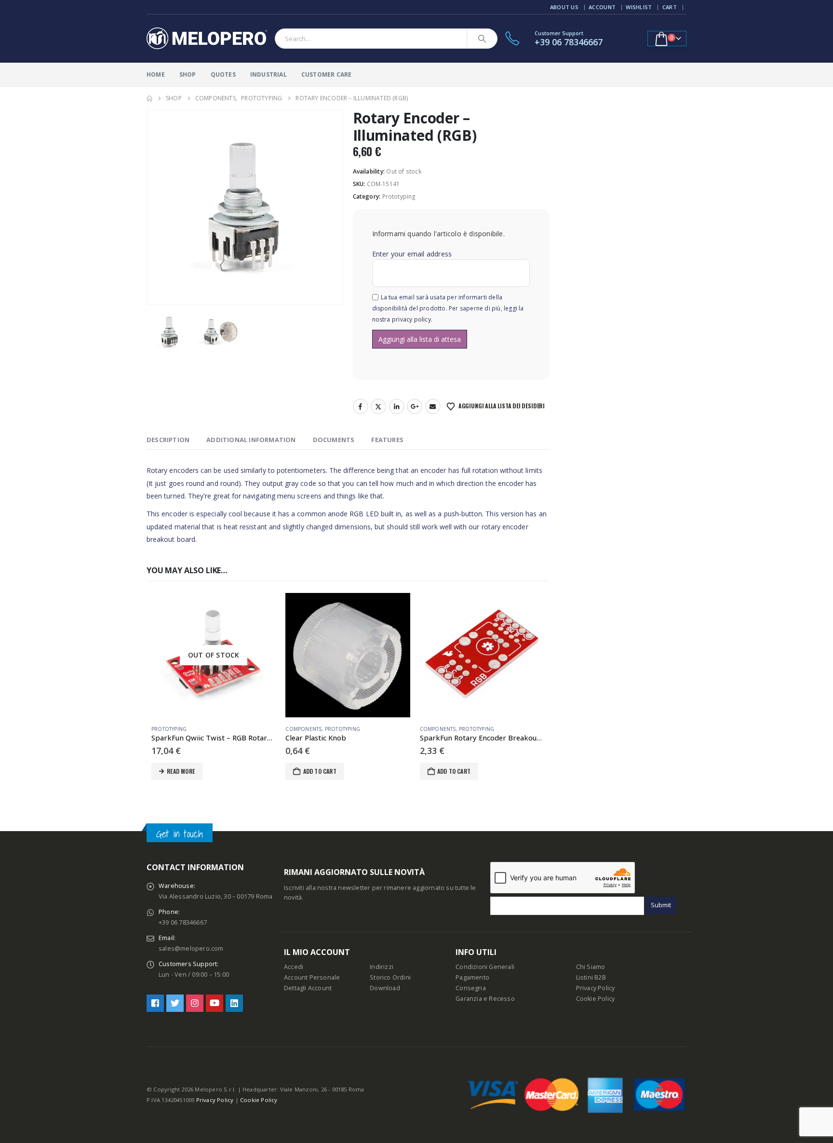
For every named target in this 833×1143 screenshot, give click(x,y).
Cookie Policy (595, 999)
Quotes (223, 74)
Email (433, 406)
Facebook (360, 406)
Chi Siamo (590, 967)
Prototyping (399, 196)
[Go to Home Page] (149, 98)
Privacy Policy (595, 988)
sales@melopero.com (191, 948)
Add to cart (319, 771)
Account (602, 7)
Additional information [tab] (251, 439)
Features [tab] (387, 439)
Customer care (326, 74)
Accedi (293, 967)
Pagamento (472, 977)
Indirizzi (381, 967)
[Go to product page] (347, 655)
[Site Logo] (207, 38)
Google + (414, 406)
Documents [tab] (334, 439)
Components (303, 729)
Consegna (471, 988)
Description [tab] (168, 439)
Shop (187, 74)
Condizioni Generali (485, 967)
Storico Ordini (390, 977)
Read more (181, 771)
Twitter (378, 406)
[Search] (482, 38)
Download (385, 988)
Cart (669, 7)
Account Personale (312, 977)
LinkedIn (396, 406)
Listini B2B (591, 977)
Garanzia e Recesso (485, 999)
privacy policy (411, 319)
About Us (564, 7)
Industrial (268, 74)
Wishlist (639, 7)
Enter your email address (412, 253)
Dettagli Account (308, 988)
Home (156, 74)
